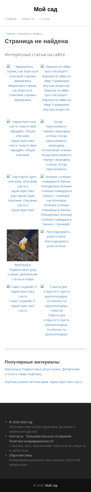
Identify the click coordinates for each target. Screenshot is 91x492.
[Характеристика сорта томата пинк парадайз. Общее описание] (23, 136)
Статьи (45, 19)
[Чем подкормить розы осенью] (56, 236)
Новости (28, 19)
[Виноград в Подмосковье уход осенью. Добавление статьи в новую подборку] (23, 260)
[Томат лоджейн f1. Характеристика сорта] (23, 296)
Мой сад (45, 9)
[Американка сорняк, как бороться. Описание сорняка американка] (23, 81)
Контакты (16, 436)
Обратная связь (20, 455)
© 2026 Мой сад (20, 422)
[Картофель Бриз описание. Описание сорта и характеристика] (23, 191)
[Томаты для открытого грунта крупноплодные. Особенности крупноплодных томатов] (56, 310)
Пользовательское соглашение (48, 436)
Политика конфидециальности (31, 441)
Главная (11, 19)
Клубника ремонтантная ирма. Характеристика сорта (43, 382)
